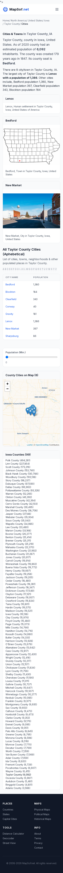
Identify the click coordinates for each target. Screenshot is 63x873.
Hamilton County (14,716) (19, 630)
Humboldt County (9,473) (20, 714)
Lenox (53, 73)
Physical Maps (42, 809)
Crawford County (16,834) (20, 600)
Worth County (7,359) (17, 751)
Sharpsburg (12, 336)
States (6, 814)
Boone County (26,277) (19, 533)
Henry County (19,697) (18, 570)
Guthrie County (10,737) (19, 684)
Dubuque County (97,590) (20, 483)
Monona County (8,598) (19, 737)
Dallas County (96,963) (18, 487)
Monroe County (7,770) (19, 744)
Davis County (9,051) (17, 727)
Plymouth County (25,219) (20, 543)
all (58, 269)
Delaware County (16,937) (20, 597)
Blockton (15, 89)
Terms (37, 838)
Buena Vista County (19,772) (21, 567)
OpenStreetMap (42, 444)
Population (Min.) (16, 352)
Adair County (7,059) (17, 757)
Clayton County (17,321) (18, 594)
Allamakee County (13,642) (20, 647)
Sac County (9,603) (16, 707)
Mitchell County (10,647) (19, 687)
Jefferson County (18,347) (20, 587)
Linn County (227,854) (18, 463)
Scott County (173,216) (18, 467)
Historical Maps (42, 818)
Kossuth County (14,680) (19, 634)
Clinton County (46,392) (19, 497)
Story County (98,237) (18, 480)
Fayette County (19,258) (19, 574)
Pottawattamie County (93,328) (23, 490)
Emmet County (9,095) (18, 724)
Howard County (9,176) (18, 721)
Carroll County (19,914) (18, 560)
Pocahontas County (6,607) (21, 768)
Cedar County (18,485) (18, 580)
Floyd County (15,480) (18, 620)
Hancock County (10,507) (20, 691)
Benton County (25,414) (19, 537)
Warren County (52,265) (19, 493)
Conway (10, 306)
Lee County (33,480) (17, 527)
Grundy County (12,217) (18, 661)
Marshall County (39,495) (20, 507)
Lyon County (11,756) (17, 671)
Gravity (9, 313)
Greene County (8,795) (19, 734)
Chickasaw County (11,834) (20, 667)
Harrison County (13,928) (19, 640)
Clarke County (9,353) (18, 717)
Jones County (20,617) (18, 557)
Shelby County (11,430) (18, 674)
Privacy (38, 843)
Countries (8, 809)
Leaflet (29, 444)
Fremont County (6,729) (19, 764)
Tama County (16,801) (18, 604)
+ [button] (7, 384)
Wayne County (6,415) (18, 771)
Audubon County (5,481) (19, 781)
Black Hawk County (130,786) (22, 473)
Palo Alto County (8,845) (19, 731)
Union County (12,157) (17, 664)
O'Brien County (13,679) (19, 644)
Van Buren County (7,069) (20, 754)
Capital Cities (10, 818)
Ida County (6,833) (16, 761)
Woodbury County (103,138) (21, 477)
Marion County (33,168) (18, 530)
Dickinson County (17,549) (20, 590)
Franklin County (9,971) (18, 701)
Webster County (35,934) (20, 517)
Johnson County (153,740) (20, 470)
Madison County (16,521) (19, 610)
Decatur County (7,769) (19, 747)
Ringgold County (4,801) (19, 784)
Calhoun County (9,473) (19, 711)
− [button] (7, 389)
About (37, 833)
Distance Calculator (13, 833)
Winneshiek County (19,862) (21, 564)
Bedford (18, 81)
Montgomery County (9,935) (21, 704)
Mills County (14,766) (17, 627)
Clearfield (39, 85)
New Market (12, 328)
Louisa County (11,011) (17, 681)
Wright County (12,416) (18, 657)
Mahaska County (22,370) (20, 547)
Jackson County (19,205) (19, 577)
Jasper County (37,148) (18, 513)
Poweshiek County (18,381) (21, 584)
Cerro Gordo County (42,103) (22, 503)
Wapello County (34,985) (20, 523)
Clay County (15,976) (17, 617)
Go (53, 362)
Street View (9, 843)
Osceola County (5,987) (19, 778)
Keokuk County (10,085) (19, 697)
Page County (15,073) (18, 624)
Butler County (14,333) (18, 637)
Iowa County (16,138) (17, 614)
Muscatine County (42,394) (21, 500)
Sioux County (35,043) (18, 520)
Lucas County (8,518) (17, 741)
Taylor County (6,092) (18, 774)
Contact (38, 847)
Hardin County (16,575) (18, 607)
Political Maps (41, 814)
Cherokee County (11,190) (20, 677)
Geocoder (8, 838)
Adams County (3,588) (18, 788)
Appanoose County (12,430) (21, 654)
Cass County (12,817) (17, 650)
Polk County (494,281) (18, 460)
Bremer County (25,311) (18, 540)
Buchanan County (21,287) (20, 554)
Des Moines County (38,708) (22, 510)
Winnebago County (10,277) (21, 694)
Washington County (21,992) (21, 550)
